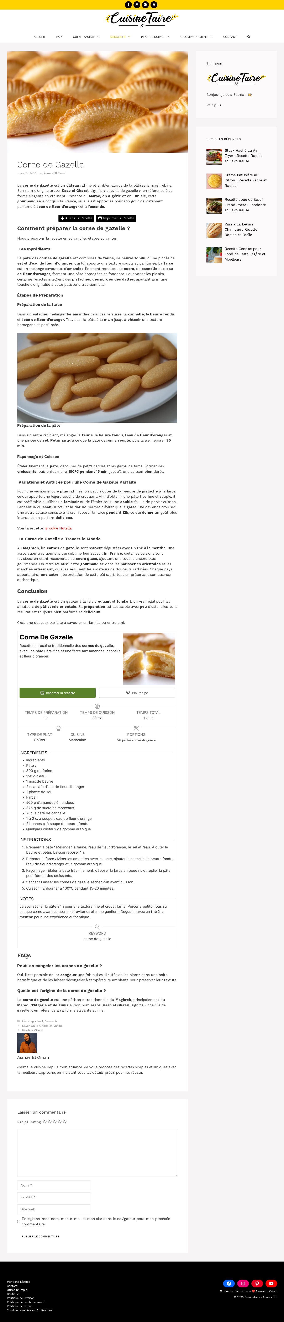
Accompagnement (194, 36)
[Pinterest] (145, 4)
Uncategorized (32, 1021)
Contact (230, 36)
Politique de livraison (21, 1298)
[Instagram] (136, 4)
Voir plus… (215, 105)
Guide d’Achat (84, 36)
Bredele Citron (32, 1030)
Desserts (118, 36)
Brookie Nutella (58, 528)
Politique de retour (19, 1306)
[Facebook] (128, 4)
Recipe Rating (29, 1122)
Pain (59, 36)
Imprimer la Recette (118, 218)
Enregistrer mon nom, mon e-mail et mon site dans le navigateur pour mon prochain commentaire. (96, 1221)
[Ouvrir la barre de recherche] (249, 37)
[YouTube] (154, 4)
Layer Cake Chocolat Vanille (42, 1026)
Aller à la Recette (78, 218)
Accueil (40, 36)
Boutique (13, 1294)
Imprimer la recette (60, 693)
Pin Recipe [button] (139, 693)
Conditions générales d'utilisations (29, 1310)
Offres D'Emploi (17, 1289)
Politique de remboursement (26, 1302)
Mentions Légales (18, 1281)
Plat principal (152, 36)
